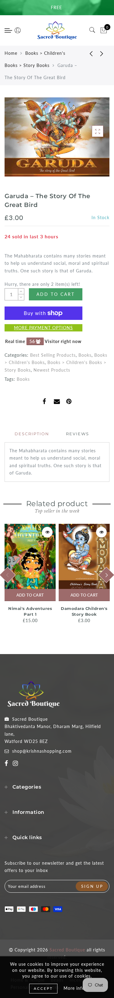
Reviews (77, 433)
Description (32, 433)
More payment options (43, 327)
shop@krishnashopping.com (42, 751)
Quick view (47, 532)
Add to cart (30, 595)
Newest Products (51, 370)
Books (85, 355)
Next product (101, 53)
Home (11, 53)
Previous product (86, 53)
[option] (30, 574)
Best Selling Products (53, 355)
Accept (43, 988)
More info (74, 988)
